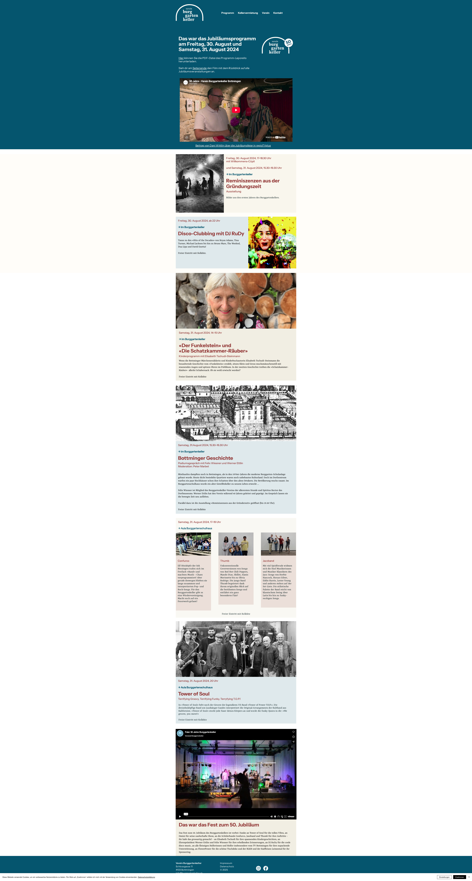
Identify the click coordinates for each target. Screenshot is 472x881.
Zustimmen (459, 877)
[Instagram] (258, 868)
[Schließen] (469, 877)
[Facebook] (265, 868)
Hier (181, 58)
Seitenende (200, 68)
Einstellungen (444, 877)
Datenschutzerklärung (146, 877)
